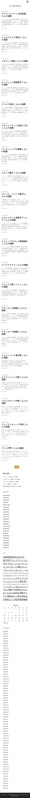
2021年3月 (5, 785)
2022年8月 (5, 745)
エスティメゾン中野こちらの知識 (15, 378)
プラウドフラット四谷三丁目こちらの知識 (14, 126)
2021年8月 (5, 773)
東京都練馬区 (6, 538)
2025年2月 (5, 674)
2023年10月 (6, 712)
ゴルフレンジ (15, 575)
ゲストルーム (23, 573)
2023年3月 (5, 728)
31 (26, 620)
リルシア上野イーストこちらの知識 (15, 285)
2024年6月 (5, 693)
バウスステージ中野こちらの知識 (15, 402)
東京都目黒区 (6, 535)
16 (23, 615)
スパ (27, 575)
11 (4, 615)
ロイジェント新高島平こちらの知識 (15, 83)
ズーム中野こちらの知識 (12, 448)
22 (19, 618)
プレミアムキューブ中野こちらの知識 (15, 425)
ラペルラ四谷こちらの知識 (14, 104)
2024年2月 (5, 702)
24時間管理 (8, 557)
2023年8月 (5, 716)
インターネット (21, 563)
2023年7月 (5, 719)
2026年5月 (5, 638)
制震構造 (23, 590)
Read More (4, 28)
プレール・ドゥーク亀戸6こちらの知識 (14, 195)
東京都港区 (5, 533)
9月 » (7, 622)
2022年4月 (5, 754)
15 (19, 615)
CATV (19, 557)
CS (23, 557)
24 (26, 618)
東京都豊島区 (6, 545)
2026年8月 (5, 631)
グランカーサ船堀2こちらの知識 (14, 332)
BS (15, 557)
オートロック (15, 570)
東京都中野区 (6, 500)
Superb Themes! (15, 796)
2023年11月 (6, 709)
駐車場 (18, 599)
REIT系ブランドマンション (15, 560)
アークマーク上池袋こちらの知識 (11, 481)
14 (15, 615)
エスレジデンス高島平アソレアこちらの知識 (15, 218)
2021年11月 (6, 766)
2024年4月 (5, 698)
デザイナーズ (21, 578)
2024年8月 (5, 688)
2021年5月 (5, 781)
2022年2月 (5, 759)
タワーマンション (9, 578)
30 (23, 620)
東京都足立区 (6, 547)
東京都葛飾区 (6, 542)
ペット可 (7, 586)
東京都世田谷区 (6, 495)
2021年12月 (6, 764)
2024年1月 (5, 705)
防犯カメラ (10, 599)
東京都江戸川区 (6, 526)
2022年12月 (6, 735)
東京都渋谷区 (6, 531)
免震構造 (5, 590)
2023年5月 (5, 724)
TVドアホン (8, 563)
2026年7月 (5, 633)
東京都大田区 (6, 514)
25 (4, 620)
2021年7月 (5, 776)
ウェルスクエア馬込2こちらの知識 (14, 38)
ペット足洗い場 (16, 587)
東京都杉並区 (6, 521)
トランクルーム (8, 581)
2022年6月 (5, 750)
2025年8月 (5, 660)
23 (23, 618)
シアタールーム (22, 575)
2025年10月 (6, 655)
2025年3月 (5, 671)
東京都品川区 (6, 509)
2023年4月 (5, 726)
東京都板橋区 (6, 523)
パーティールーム (11, 584)
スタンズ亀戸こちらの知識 (14, 173)
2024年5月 (5, 695)
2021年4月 (5, 783)
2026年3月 (5, 643)
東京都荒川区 (6, 540)
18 (4, 618)
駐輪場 (24, 599)
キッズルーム (15, 573)
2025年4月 (5, 669)
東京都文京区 (6, 516)
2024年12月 (6, 679)
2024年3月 (5, 700)
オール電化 (25, 570)
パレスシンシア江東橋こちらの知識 (15, 150)
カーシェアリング (7, 573)
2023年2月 (5, 731)
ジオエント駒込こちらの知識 (15, 61)
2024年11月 (6, 681)
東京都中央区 (6, 497)
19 (8, 618)
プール (26, 584)
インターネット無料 (12, 567)
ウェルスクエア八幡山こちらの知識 (11, 479)
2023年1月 (5, 733)
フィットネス (21, 584)
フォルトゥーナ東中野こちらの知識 (15, 356)
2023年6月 (5, 721)
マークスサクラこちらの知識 (15, 265)
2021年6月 (5, 778)
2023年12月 (6, 707)
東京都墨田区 (6, 512)
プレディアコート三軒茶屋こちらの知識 (14, 14)
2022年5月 (5, 752)
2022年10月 (6, 740)
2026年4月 (5, 641)
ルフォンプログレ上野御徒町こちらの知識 (14, 242)
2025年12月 (6, 650)
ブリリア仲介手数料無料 (10, 2)
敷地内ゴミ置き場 (15, 596)
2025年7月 (5, 662)
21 (15, 618)
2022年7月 (5, 747)
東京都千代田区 (6, 504)
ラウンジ (25, 587)
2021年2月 (5, 788)
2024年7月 (5, 690)
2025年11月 (6, 652)
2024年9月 (5, 686)
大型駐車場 (15, 593)
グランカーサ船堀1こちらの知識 (14, 309)
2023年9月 (5, 714)
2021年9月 (5, 771)
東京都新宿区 (6, 519)
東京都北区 (5, 502)
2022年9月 (5, 743)
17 (26, 615)
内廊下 (11, 590)
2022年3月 (5, 757)
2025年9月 (5, 657)
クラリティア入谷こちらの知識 (10, 476)
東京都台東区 (6, 507)
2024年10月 (6, 683)
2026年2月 (5, 645)
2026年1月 (5, 648)
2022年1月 (5, 762)
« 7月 (4, 622)
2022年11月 (6, 738)
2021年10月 (6, 769)
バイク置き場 (20, 581)
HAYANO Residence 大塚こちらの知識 (12, 486)
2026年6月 (5, 636)
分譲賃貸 (17, 590)
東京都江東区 (6, 528)
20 (12, 618)
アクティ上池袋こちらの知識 (10, 484)
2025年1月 (5, 676)
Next (17, 467)
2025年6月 (5, 664)
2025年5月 (5, 667)
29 (19, 620)
